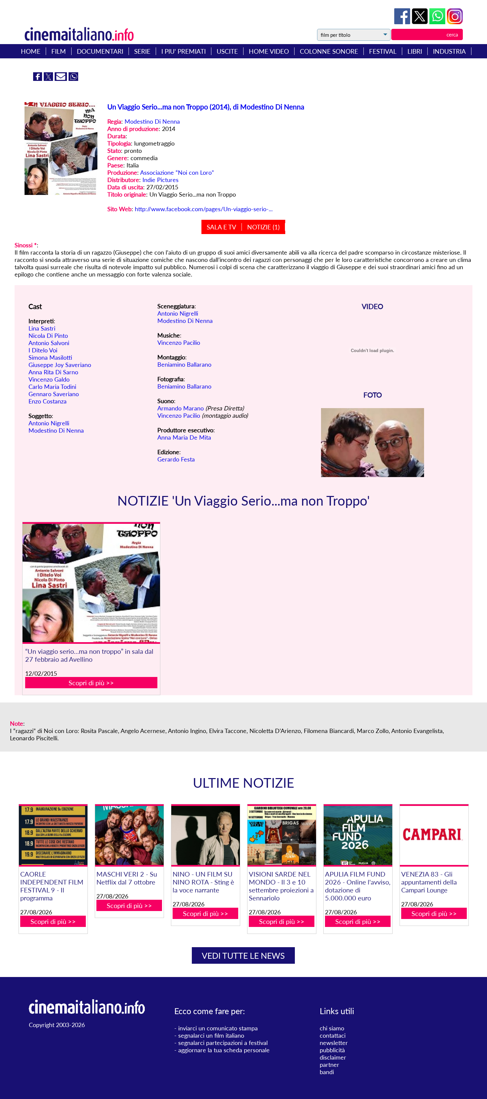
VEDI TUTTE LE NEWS (243, 955)
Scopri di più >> (91, 683)
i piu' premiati (183, 51)
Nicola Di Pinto (48, 335)
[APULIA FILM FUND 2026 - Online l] (358, 835)
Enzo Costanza (47, 401)
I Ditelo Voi (42, 350)
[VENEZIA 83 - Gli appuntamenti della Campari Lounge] (434, 835)
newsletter (334, 1042)
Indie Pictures (160, 179)
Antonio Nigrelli (48, 423)
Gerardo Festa (176, 459)
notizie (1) (263, 227)
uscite (227, 51)
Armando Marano (180, 408)
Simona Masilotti (50, 357)
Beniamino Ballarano (184, 364)
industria (449, 51)
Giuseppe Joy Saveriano (59, 364)
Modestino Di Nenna (152, 121)
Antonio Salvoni (48, 342)
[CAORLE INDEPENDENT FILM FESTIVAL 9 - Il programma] (53, 835)
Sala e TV (221, 227)
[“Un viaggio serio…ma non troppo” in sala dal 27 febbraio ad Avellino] (91, 583)
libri (414, 51)
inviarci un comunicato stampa (218, 1028)
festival (383, 51)
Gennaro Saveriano (53, 393)
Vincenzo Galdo (49, 379)
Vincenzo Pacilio (178, 342)
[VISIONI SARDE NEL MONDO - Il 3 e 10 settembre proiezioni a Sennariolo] (281, 835)
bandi (327, 1071)
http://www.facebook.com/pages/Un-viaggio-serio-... (204, 209)
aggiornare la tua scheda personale (224, 1050)
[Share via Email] (62, 78)
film (58, 51)
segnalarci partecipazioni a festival (223, 1042)
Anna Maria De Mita (184, 437)
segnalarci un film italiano (211, 1035)
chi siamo (332, 1028)
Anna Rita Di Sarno (53, 372)
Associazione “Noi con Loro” (177, 172)
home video (269, 51)
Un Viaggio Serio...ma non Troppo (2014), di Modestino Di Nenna (205, 106)
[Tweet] (420, 22)
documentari (100, 51)
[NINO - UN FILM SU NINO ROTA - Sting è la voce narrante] (205, 835)
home (30, 51)
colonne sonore (329, 51)
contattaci (333, 1035)
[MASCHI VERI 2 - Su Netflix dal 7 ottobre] (129, 835)
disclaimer (333, 1057)
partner (329, 1064)
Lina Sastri (41, 328)
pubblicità (332, 1050)
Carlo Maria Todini (52, 386)
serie (142, 51)
